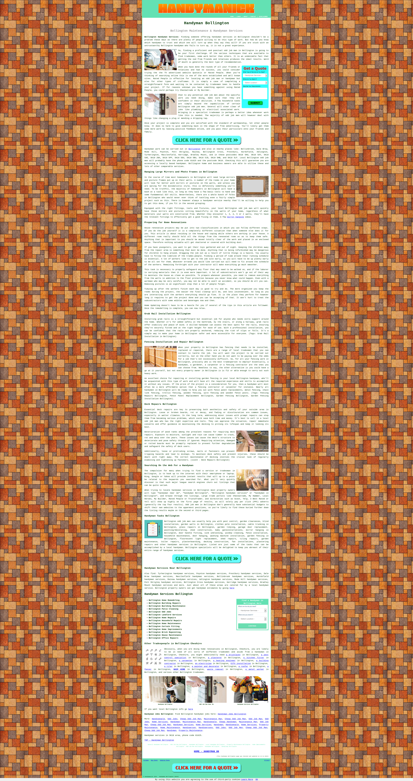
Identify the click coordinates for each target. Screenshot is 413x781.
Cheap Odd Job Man (190, 719)
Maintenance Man (213, 719)
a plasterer (215, 658)
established (215, 76)
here (232, 588)
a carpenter (186, 661)
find (153, 573)
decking (214, 457)
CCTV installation (241, 663)
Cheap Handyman (227, 722)
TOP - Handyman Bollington (159, 740)
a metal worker (254, 669)
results (257, 59)
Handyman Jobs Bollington (232, 714)
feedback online (195, 129)
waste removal (215, 669)
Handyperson (189, 728)
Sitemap (146, 760)
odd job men (211, 95)
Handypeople (158, 719)
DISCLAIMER (263, 16)
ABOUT (245, 16)
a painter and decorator (205, 666)
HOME (232, 16)
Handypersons (206, 728)
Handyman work (152, 149)
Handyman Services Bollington (168, 594)
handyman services (222, 37)
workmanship (240, 123)
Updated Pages (165, 760)
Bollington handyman (172, 46)
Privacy (267, 760)
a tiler (168, 666)
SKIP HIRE (179, 669)
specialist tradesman (208, 112)
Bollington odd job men (191, 107)
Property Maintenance (190, 730)
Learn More (247, 779)
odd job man (230, 50)
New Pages (154, 760)
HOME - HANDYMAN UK (206, 751)
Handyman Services (183, 725)
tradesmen (189, 56)
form (166, 84)
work (236, 110)
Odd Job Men (236, 728)
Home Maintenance (170, 728)
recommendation (232, 62)
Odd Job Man (255, 719)
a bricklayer (233, 655)
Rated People (160, 79)
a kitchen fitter (253, 658)
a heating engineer (224, 661)
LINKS (238, 16)
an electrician (203, 663)
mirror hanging (235, 217)
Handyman (175, 722)
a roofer (243, 666)
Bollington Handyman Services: (162, 37)
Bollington (194, 149)
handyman (156, 43)
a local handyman (173, 547)
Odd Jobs (172, 719)
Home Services (160, 722)
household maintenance (177, 536)
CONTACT (253, 16)
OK (257, 779)
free (222, 126)
